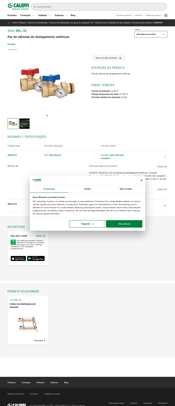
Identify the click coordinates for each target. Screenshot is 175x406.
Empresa (54, 382)
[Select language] (165, 15)
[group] (13, 123)
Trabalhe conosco (153, 15)
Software (40, 382)
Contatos (138, 15)
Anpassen (85, 224)
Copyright (147, 403)
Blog (73, 15)
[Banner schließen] (141, 180)
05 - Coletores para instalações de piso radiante (110, 23)
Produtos (12, 15)
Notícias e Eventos (124, 15)
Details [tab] (87, 189)
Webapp (39, 236)
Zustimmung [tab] (49, 189)
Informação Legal (116, 403)
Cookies (133, 403)
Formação (26, 382)
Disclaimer (162, 403)
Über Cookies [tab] (126, 189)
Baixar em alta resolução (106, 58)
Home (14, 23)
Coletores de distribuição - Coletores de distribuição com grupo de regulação (58, 23)
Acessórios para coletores (142, 23)
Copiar (160, 167)
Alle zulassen (124, 224)
